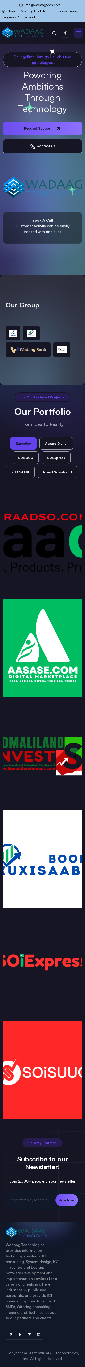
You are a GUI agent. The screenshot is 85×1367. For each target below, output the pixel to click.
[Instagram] (38, 1335)
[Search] (54, 33)
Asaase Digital (56, 443)
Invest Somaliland (57, 472)
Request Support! (39, 128)
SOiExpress (56, 458)
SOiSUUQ (25, 458)
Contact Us (45, 146)
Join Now (66, 1200)
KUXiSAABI (20, 472)
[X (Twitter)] (20, 1335)
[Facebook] (10, 1335)
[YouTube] (29, 1335)
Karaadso (23, 443)
